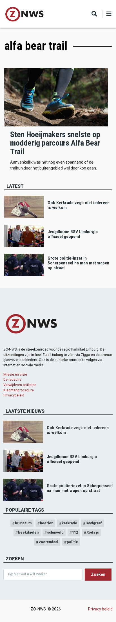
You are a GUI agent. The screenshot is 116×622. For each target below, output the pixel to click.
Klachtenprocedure (18, 390)
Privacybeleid (13, 395)
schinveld (55, 532)
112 (75, 532)
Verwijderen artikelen (19, 385)
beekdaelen (28, 532)
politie (72, 542)
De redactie (12, 379)
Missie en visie (15, 374)
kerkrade (69, 523)
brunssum (23, 523)
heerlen (46, 523)
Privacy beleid (100, 609)
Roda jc (92, 532)
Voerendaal (48, 542)
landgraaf (94, 523)
